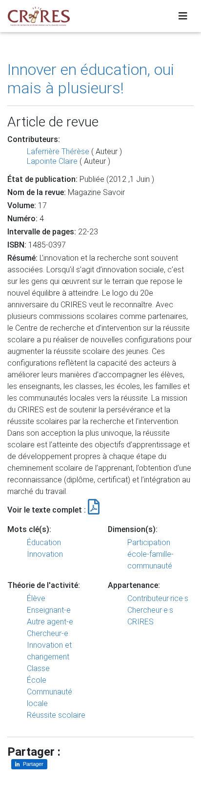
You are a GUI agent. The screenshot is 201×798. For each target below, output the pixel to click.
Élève (36, 598)
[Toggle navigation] (183, 16)
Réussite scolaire (56, 715)
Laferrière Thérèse (58, 151)
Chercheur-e (47, 633)
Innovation (45, 554)
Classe (38, 668)
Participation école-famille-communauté (150, 554)
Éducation (44, 542)
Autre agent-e (50, 621)
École (36, 680)
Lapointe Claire (52, 161)
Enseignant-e (49, 610)
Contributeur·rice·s (157, 598)
